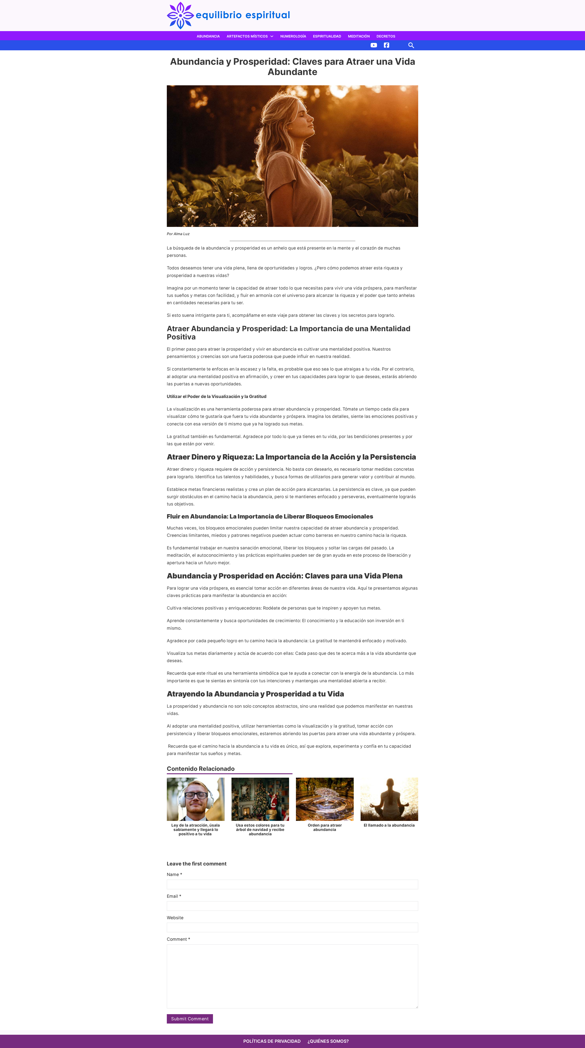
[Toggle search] (411, 45)
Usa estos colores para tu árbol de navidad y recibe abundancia (260, 829)
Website (175, 917)
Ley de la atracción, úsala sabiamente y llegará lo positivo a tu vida (195, 829)
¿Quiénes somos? (328, 1041)
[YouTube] (373, 45)
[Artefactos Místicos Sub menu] (272, 36)
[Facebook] (386, 45)
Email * (174, 896)
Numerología (293, 36)
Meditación (359, 36)
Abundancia (208, 36)
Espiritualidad (327, 36)
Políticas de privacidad (272, 1041)
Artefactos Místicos (247, 36)
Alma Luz (182, 233)
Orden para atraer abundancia (325, 827)
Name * (174, 874)
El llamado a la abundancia (389, 825)
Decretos (386, 36)
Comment (178, 939)
